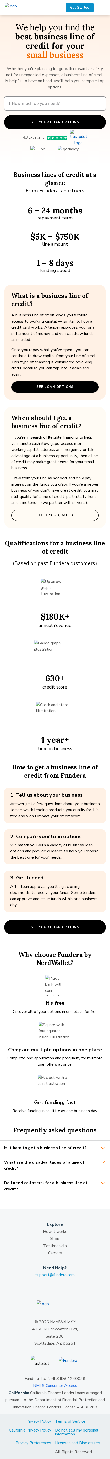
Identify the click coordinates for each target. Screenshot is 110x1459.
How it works (55, 1231)
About (55, 1239)
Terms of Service (70, 1421)
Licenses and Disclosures (77, 1443)
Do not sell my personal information (76, 1432)
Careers (55, 1253)
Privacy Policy (38, 1421)
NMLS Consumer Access (55, 1385)
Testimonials (55, 1246)
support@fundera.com (55, 1275)
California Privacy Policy (30, 1430)
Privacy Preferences (33, 1443)
